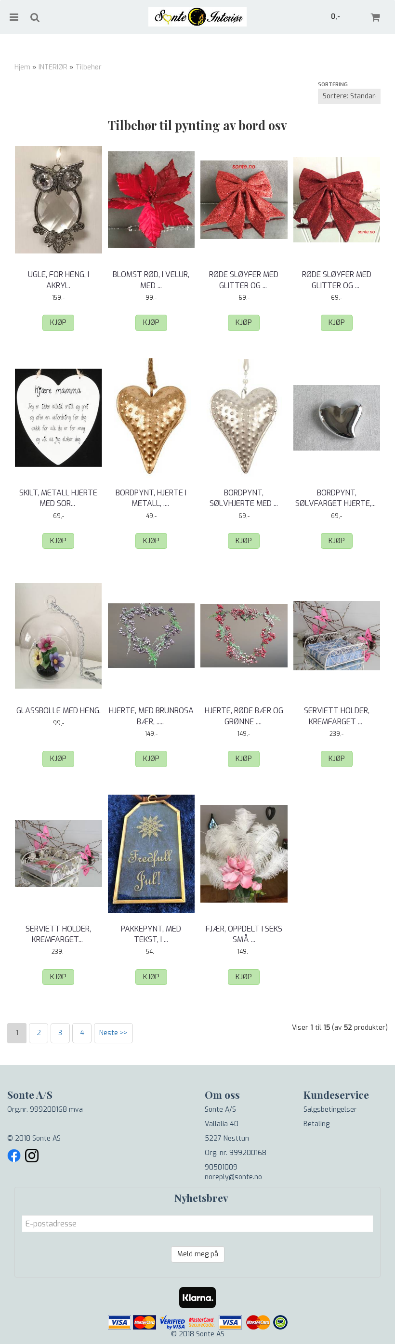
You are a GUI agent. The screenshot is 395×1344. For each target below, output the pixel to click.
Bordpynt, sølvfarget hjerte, (336, 498)
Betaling (316, 1124)
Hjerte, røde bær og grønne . (244, 715)
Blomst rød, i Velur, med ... (151, 279)
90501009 (221, 1167)
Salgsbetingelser (330, 1109)
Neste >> (113, 1033)
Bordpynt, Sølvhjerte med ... (244, 498)
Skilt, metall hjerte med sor (58, 498)
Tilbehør (89, 67)
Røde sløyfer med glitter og (243, 279)
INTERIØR (53, 67)
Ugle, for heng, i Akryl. (58, 279)
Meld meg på (197, 1254)
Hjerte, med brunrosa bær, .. (151, 715)
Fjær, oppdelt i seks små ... (244, 934)
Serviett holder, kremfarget (336, 715)
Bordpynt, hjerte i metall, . (151, 498)
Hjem (22, 67)
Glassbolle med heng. (58, 710)
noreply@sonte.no (233, 1177)
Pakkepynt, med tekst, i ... (151, 934)
